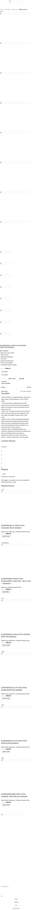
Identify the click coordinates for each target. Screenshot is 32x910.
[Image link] (12, 815)
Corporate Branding (6, 876)
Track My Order (5, 873)
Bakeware (15, 9)
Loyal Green (4, 866)
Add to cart (12, 378)
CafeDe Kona (4, 864)
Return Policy (4, 849)
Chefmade (8, 9)
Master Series (23, 9)
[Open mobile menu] (1, 1)
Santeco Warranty (5, 881)
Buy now (21, 378)
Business (3, 829)
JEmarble (3, 861)
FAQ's (2, 884)
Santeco (3, 856)
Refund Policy (4, 847)
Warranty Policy (5, 844)
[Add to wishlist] (3, 791)
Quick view (7, 809)
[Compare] (3, 809)
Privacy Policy (4, 841)
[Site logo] (16, 1)
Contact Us (4, 832)
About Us (3, 824)
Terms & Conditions (6, 838)
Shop (2, 827)
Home (2, 9)
